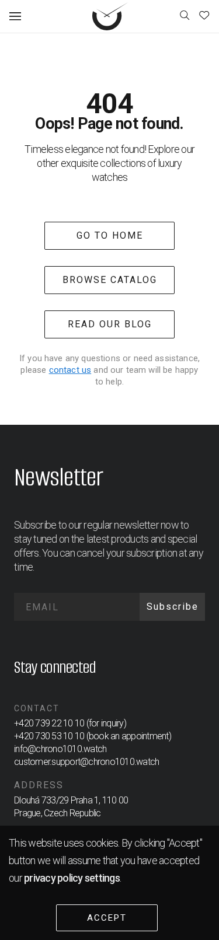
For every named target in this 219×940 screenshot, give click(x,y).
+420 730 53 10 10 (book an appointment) (92, 736)
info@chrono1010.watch (60, 748)
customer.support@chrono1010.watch (86, 761)
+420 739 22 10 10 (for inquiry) (70, 723)
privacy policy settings (72, 878)
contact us (70, 370)
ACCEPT (107, 918)
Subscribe (173, 606)
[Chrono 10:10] (110, 16)
